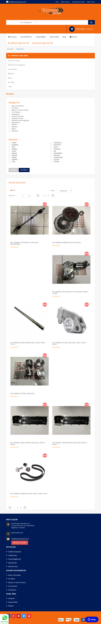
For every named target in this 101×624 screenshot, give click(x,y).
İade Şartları (12, 563)
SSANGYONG (58, 157)
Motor (10, 78)
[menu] (23, 195)
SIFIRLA (13, 170)
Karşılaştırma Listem (78, 2)
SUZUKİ (56, 159)
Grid (13, 190)
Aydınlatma (16, 122)
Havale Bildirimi (26, 37)
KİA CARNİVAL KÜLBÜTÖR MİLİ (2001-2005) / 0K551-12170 (28, 343)
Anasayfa (13, 37)
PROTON (57, 155)
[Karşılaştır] (35, 204)
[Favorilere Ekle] (30, 204)
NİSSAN (14, 155)
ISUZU (14, 151)
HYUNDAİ (57, 149)
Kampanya (15, 114)
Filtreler (14, 124)
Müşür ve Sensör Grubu (20, 110)
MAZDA (14, 153)
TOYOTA (56, 161)
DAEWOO (15, 145)
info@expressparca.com (20, 539)
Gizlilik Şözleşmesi (14, 552)
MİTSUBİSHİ (58, 153)
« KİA (9, 87)
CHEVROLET (58, 143)
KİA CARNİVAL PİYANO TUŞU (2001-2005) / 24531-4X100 (69, 343)
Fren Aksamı (12, 69)
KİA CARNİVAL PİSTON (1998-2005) (22, 393)
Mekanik (11, 73)
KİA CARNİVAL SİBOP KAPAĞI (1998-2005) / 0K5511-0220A (28, 443)
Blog (64, 37)
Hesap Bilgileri (41, 37)
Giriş (57, 2)
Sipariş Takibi (54, 37)
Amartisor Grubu (14, 61)
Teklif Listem (91, 2)
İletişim (74, 37)
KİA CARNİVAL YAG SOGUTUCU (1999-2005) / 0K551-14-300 (70, 292)
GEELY (56, 147)
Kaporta (14, 126)
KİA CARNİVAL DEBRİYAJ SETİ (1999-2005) (66, 243)
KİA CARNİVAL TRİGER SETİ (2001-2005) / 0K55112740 (28, 494)
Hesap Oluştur (65, 2)
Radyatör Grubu (17, 118)
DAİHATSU (57, 145)
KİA (55, 151)
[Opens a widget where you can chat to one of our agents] (92, 620)
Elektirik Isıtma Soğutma (16, 65)
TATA (13, 161)
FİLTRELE (24, 170)
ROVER (14, 157)
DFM (13, 147)
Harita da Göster (19, 542)
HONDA (14, 149)
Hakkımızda (12, 555)
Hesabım (11, 598)
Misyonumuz (13, 566)
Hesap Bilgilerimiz (14, 559)
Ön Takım (11, 82)
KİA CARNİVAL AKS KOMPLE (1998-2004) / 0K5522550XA (24, 243)
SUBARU (15, 159)
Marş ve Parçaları (18, 106)
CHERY (14, 143)
